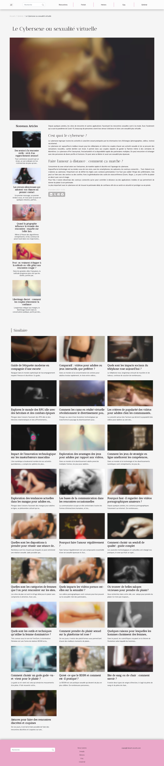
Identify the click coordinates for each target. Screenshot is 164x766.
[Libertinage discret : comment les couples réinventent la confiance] (26, 288)
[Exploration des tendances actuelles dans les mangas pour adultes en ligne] (34, 481)
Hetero (103, 4)
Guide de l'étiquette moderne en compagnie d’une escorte (30, 367)
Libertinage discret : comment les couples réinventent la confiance (27, 302)
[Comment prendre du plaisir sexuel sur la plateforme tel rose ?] (82, 614)
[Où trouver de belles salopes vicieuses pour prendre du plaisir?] (130, 570)
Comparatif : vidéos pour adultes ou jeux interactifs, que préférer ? (80, 367)
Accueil (12, 16)
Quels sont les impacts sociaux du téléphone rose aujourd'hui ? (127, 367)
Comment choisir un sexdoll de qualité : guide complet (125, 544)
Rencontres (63, 4)
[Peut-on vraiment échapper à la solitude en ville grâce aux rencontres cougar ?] (26, 251)
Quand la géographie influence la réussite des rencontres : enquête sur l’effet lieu (27, 227)
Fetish (83, 4)
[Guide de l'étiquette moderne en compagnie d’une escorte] (34, 348)
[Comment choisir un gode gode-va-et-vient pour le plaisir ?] (34, 658)
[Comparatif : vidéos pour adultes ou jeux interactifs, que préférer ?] (82, 348)
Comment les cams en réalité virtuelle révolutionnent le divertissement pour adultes (81, 413)
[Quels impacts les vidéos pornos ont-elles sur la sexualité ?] (82, 570)
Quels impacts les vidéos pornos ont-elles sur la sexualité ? (81, 588)
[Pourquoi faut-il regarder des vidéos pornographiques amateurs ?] (130, 481)
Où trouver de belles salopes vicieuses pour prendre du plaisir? (128, 588)
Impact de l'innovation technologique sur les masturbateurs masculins (33, 455)
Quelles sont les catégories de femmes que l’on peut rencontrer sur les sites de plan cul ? (33, 590)
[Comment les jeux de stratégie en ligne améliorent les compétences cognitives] (130, 437)
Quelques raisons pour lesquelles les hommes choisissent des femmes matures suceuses (129, 634)
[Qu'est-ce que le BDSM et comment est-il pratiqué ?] (82, 658)
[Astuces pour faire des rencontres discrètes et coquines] (34, 703)
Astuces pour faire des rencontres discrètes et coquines (31, 721)
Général (144, 4)
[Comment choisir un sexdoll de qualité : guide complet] (130, 525)
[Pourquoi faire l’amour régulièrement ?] (82, 525)
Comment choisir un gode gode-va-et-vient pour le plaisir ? (33, 677)
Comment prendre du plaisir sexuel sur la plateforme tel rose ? (80, 632)
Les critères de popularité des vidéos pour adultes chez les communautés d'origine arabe (129, 413)
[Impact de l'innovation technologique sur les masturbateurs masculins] (34, 437)
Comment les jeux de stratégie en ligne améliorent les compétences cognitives (127, 457)
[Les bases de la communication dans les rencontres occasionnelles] (82, 481)
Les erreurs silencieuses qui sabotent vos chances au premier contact (26, 189)
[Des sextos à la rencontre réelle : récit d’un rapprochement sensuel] (26, 139)
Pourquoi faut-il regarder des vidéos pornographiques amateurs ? (129, 500)
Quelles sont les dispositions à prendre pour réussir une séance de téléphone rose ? (32, 546)
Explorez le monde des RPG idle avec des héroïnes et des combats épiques (33, 411)
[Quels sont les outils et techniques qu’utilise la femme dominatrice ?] (34, 614)
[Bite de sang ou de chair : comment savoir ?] (130, 658)
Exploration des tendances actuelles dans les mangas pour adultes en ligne (32, 502)
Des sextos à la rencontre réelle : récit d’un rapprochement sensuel (27, 153)
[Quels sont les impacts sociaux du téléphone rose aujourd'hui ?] (130, 348)
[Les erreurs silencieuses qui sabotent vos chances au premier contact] (26, 176)
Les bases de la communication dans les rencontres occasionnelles (81, 500)
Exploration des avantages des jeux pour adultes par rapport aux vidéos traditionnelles (81, 457)
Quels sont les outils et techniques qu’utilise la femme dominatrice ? (31, 632)
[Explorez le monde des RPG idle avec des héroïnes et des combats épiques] (34, 393)
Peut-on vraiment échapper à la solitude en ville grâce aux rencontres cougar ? (26, 265)
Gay (123, 4)
